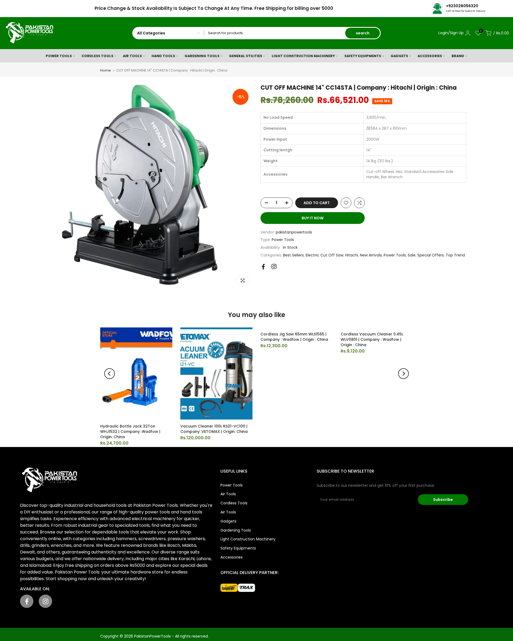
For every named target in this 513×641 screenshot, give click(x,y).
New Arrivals (371, 255)
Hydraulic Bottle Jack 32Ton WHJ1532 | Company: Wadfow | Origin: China (130, 432)
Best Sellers (293, 255)
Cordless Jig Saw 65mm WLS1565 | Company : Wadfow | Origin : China (294, 336)
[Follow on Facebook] (263, 267)
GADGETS (399, 56)
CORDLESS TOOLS (97, 56)
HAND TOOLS (163, 56)
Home (105, 70)
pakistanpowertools (294, 232)
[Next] (403, 373)
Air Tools (228, 494)
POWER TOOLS (59, 56)
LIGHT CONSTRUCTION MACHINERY (303, 56)
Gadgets (228, 521)
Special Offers (430, 255)
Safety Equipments (238, 548)
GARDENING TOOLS (202, 56)
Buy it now (313, 218)
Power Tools (283, 239)
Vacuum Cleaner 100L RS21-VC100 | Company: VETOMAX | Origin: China (214, 429)
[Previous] (109, 373)
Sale (411, 255)
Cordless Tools (233, 503)
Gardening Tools (235, 530)
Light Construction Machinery (247, 539)
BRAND (458, 56)
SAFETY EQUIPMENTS (362, 56)
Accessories (231, 557)
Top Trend (455, 255)
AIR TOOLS (132, 56)
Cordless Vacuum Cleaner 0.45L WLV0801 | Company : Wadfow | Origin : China (372, 339)
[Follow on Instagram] (274, 266)
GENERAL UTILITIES (245, 56)
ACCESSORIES (430, 56)
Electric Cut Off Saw (324, 255)
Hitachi (351, 255)
